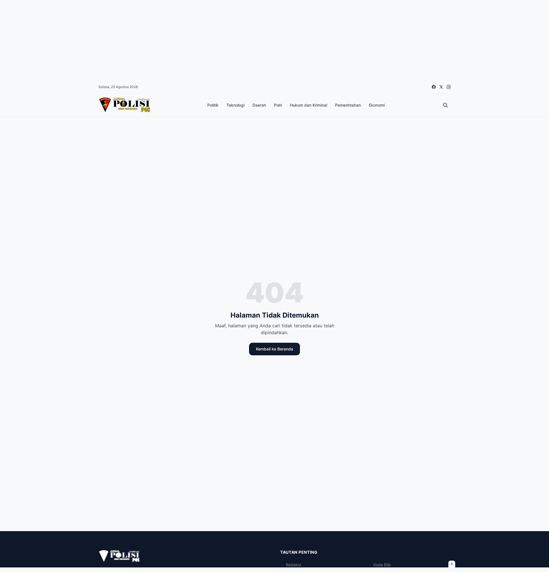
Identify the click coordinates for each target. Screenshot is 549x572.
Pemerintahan (348, 105)
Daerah (259, 105)
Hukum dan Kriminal (308, 105)
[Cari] (445, 105)
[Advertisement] (171, 40)
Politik (212, 105)
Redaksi (293, 564)
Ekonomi (377, 105)
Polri (278, 105)
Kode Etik (382, 564)
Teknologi (235, 105)
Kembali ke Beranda (274, 348)
